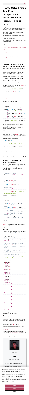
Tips (15, 27)
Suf (4, 27)
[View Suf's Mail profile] (16, 352)
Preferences (14, 391)
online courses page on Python (15, 332)
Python (12, 27)
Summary (5, 61)
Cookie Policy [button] (6, 379)
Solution (6, 52)
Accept (14, 385)
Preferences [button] (11, 381)
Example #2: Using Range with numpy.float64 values (13, 56)
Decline (14, 388)
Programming (8, 27)
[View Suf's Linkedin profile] (13, 352)
